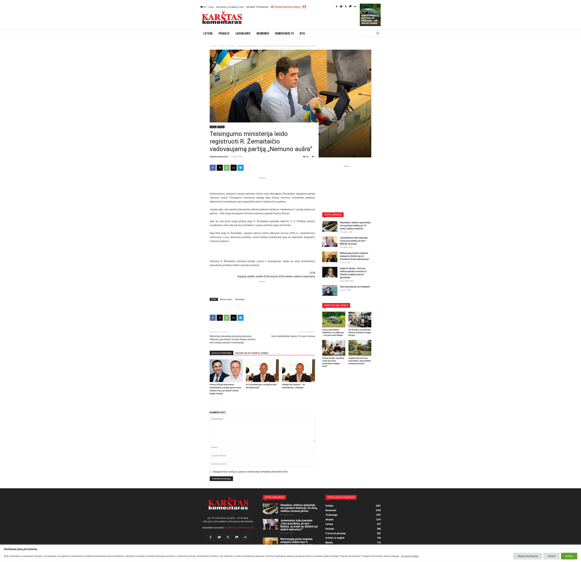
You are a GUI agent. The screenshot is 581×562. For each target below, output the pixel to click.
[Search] (378, 33)
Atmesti (551, 556)
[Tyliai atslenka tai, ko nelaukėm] (329, 290)
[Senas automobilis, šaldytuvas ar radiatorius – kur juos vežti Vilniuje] (333, 319)
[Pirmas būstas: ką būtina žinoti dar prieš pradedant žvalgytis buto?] (333, 348)
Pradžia (213, 46)
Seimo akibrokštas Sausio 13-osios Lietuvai (293, 336)
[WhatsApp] (227, 168)
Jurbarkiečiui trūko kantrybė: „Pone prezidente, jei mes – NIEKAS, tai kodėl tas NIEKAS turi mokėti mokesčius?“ (299, 525)
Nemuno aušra (226, 299)
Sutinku (569, 556)
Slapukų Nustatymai (528, 556)
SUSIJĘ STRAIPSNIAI (221, 353)
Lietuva (222, 46)
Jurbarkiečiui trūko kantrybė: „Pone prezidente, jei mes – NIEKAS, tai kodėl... (354, 241)
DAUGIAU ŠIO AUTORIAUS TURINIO (251, 353)
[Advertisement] (301, 18)
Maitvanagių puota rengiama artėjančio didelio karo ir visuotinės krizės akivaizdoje (354, 256)
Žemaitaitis (240, 299)
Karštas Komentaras (219, 156)
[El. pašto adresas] (234, 168)
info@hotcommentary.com (239, 527)
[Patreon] (350, 6)
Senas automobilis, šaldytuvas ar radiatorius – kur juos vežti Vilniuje (370, 19)
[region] (290, 553)
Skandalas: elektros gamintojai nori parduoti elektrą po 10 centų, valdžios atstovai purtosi (299, 508)
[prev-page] (211, 400)
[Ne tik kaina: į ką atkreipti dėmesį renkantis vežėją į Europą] (359, 319)
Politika (231, 46)
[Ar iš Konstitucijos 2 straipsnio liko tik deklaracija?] (262, 370)
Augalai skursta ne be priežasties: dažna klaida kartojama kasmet (359, 361)
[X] (220, 168)
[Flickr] (355, 6)
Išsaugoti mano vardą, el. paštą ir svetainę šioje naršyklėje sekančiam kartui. (250, 471)
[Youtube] (341, 6)
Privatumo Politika (410, 556)
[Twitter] (346, 6)
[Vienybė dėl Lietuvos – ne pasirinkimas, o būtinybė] (298, 370)
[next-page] (216, 400)
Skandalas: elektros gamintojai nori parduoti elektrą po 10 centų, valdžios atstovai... (355, 225)
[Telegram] (241, 168)
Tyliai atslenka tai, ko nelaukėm (355, 286)
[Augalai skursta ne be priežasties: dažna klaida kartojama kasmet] (359, 348)
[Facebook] (336, 6)
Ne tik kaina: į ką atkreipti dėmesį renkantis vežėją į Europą (359, 332)
